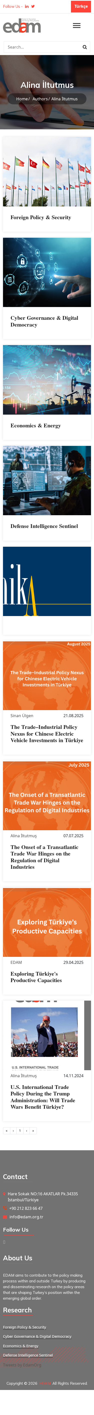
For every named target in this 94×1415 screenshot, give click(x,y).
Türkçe (81, 6)
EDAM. (45, 1383)
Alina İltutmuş (24, 835)
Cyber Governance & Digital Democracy (37, 1336)
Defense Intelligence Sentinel (28, 1354)
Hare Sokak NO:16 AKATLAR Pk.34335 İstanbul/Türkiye (43, 1197)
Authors (40, 99)
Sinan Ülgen (22, 715)
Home (22, 99)
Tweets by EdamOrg (22, 1365)
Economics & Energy (20, 1345)
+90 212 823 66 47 (26, 1208)
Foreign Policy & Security (24, 1326)
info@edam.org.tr (26, 1217)
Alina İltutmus (64, 99)
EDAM (16, 962)
